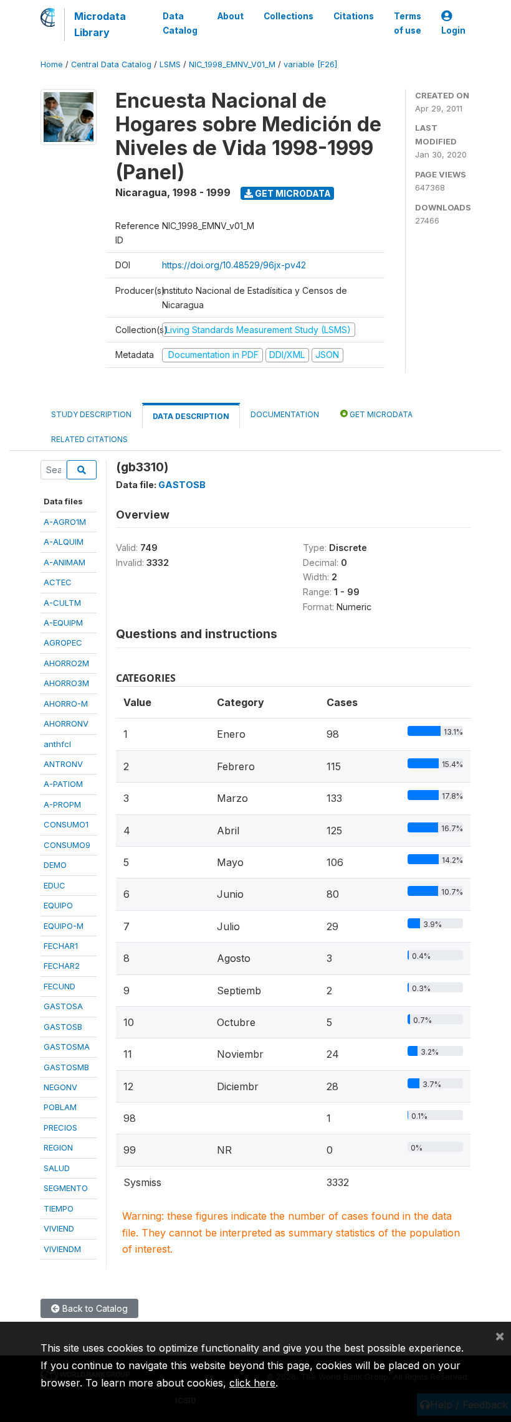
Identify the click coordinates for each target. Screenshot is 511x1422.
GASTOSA (63, 1006)
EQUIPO (58, 905)
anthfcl (57, 744)
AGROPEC (63, 642)
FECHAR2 (62, 966)
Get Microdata (292, 193)
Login (453, 30)
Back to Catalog (94, 1308)
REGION (58, 1147)
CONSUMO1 (66, 824)
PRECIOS (60, 1127)
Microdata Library (100, 24)
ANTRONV (63, 764)
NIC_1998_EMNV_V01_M (232, 64)
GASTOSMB (66, 1067)
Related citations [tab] (89, 439)
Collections (288, 16)
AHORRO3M (66, 683)
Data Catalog (180, 23)
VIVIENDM (62, 1249)
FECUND (59, 986)
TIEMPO (59, 1208)
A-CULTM (62, 603)
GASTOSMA (67, 1047)
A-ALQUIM (64, 542)
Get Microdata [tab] (380, 414)
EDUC (54, 885)
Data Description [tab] (191, 416)
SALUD (57, 1168)
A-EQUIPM (63, 623)
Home (52, 64)
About (230, 16)
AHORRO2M (66, 663)
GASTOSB (63, 1027)
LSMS (170, 64)
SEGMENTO (66, 1188)
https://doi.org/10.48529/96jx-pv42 (234, 265)
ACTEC (58, 582)
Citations (353, 16)
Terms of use (407, 23)
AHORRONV (66, 723)
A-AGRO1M (65, 522)
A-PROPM (62, 804)
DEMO (55, 865)
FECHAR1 (61, 946)
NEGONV (60, 1087)
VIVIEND (59, 1228)
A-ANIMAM (64, 562)
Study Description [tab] (91, 414)
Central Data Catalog (111, 64)
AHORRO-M (66, 704)
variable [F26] (310, 64)
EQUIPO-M (64, 926)
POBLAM (60, 1107)
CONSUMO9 (67, 845)
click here (252, 1383)
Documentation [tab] (285, 414)
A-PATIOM (63, 784)
